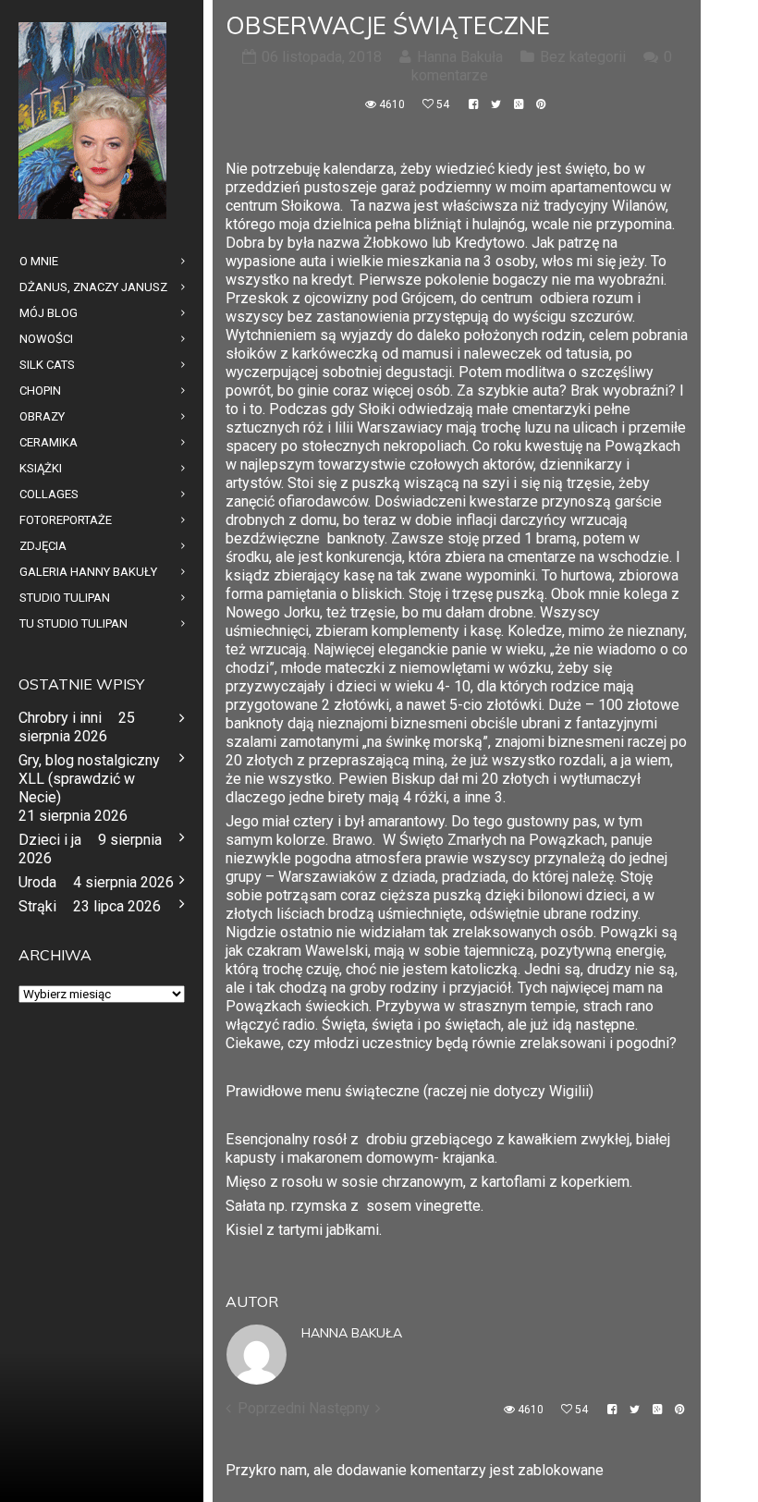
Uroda (37, 882)
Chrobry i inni (60, 718)
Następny (339, 1408)
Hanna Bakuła (351, 1333)
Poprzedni (271, 1408)
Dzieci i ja (49, 840)
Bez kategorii (583, 57)
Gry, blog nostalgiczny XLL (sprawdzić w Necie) (89, 778)
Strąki (37, 906)
